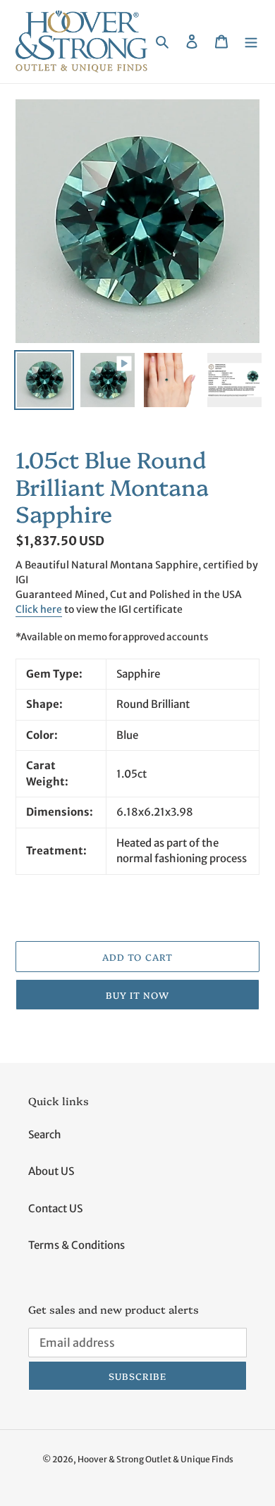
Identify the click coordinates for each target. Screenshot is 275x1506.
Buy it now (137, 994)
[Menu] (251, 42)
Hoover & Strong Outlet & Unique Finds (155, 1459)
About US (51, 1171)
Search (44, 1134)
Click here (39, 609)
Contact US (55, 1208)
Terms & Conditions (76, 1245)
